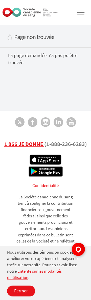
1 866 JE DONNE (24, 143)
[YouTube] (71, 122)
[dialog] (45, 273)
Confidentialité (45, 185)
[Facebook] (32, 122)
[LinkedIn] (58, 122)
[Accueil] (30, 12)
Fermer (21, 291)
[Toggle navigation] (80, 12)
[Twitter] (20, 122)
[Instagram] (45, 122)
